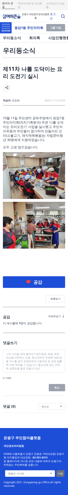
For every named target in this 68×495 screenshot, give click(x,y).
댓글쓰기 (10, 342)
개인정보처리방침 (14, 446)
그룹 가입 (55, 27)
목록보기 (55, 298)
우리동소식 (12, 37)
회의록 (34, 37)
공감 (38, 282)
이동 (60, 473)
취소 (56, 387)
